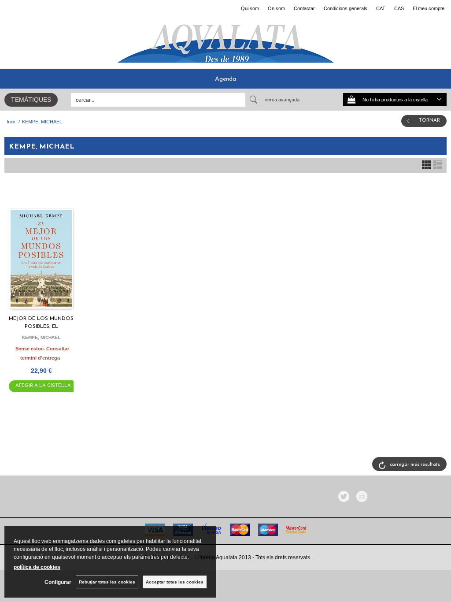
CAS (399, 8)
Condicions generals (345, 8)
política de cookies (37, 567)
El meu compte (428, 8)
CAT (380, 8)
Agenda (225, 79)
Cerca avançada (282, 99)
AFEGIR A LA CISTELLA (43, 385)
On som (276, 8)
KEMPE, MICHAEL (41, 337)
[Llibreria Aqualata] (225, 40)
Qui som (250, 8)
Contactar (304, 8)
